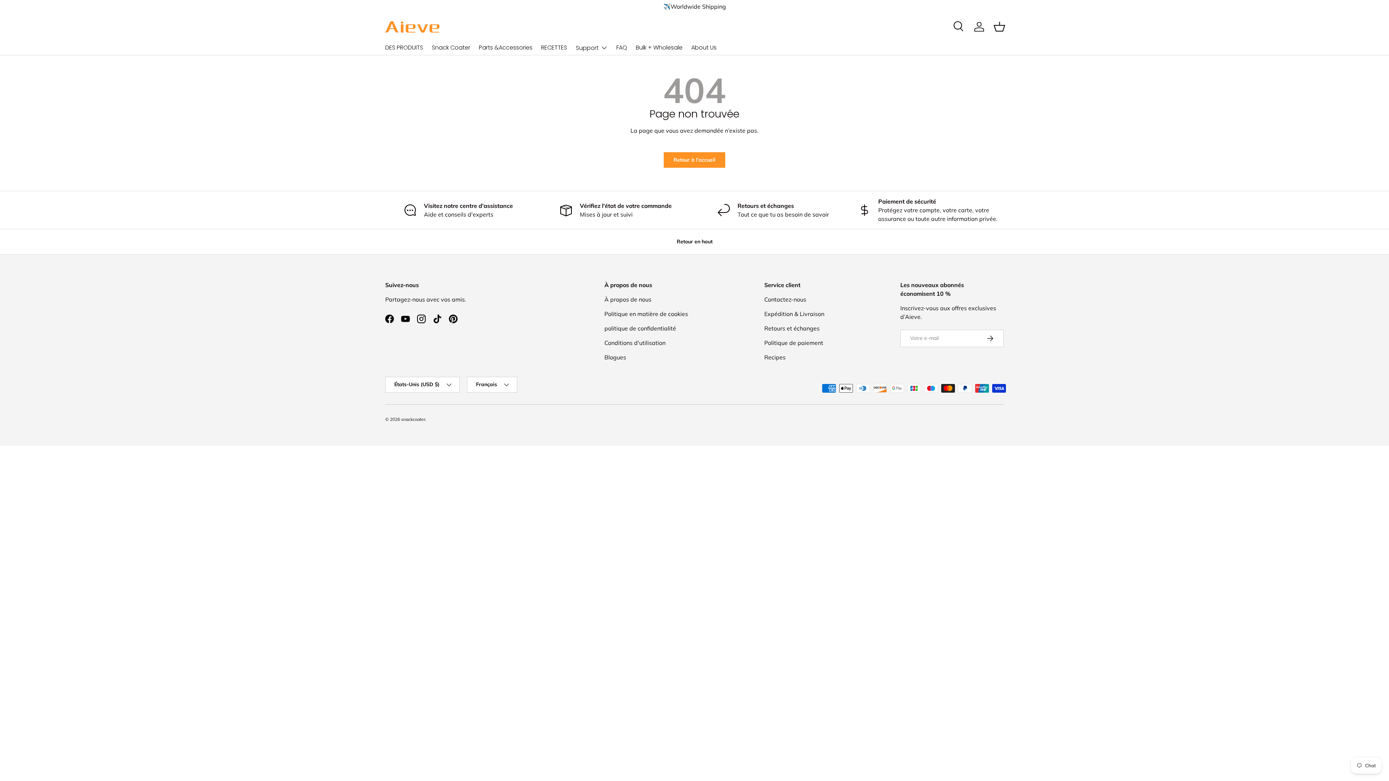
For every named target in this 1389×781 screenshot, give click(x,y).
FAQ (621, 47)
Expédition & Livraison (794, 313)
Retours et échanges (792, 328)
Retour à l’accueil (694, 160)
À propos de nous (627, 299)
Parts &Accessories (505, 47)
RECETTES (554, 47)
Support (587, 48)
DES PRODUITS (404, 47)
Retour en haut (695, 241)
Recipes (775, 357)
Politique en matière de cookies (646, 313)
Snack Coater (451, 47)
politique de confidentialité (640, 328)
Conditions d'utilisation (635, 342)
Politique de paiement (793, 342)
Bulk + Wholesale (659, 47)
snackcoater (413, 419)
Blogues (615, 357)
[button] (999, 27)
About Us (704, 47)
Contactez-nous (785, 299)
